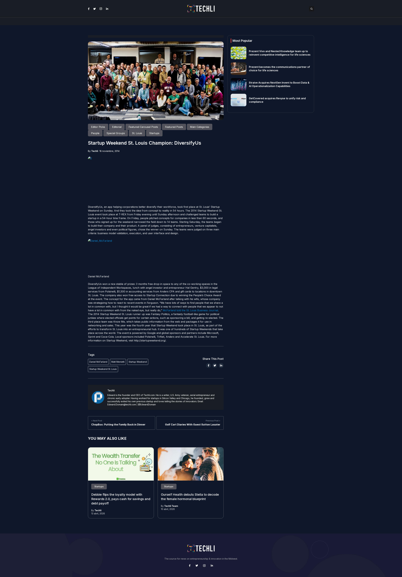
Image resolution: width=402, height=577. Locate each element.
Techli (94, 151)
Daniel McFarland (98, 361)
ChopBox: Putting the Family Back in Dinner (118, 424)
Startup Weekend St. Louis (103, 369)
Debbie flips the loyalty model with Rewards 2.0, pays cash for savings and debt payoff (120, 499)
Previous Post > (213, 420)
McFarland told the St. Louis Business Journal (190, 310)
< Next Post (96, 420)
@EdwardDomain (147, 404)
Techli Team (171, 506)
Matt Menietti (118, 361)
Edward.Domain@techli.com (121, 404)
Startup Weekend (138, 361)
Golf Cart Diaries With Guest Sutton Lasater (192, 424)
